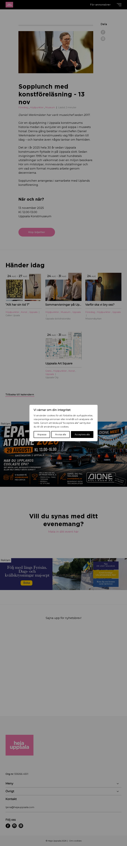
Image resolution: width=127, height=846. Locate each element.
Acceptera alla (82, 434)
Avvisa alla (60, 434)
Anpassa (41, 434)
